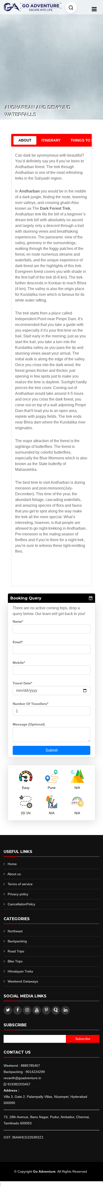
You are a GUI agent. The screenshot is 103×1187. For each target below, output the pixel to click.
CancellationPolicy (21, 904)
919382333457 (18, 1084)
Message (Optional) (29, 724)
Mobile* (19, 663)
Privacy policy (18, 894)
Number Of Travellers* (30, 704)
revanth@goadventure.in (22, 1078)
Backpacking (17, 941)
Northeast (15, 931)
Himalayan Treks (20, 971)
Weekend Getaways (23, 981)
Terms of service (20, 884)
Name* (18, 621)
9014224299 (35, 1072)
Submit (51, 750)
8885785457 (30, 1065)
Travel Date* (22, 683)
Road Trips (16, 951)
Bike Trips (15, 961)
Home (12, 864)
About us (14, 874)
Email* (18, 642)
